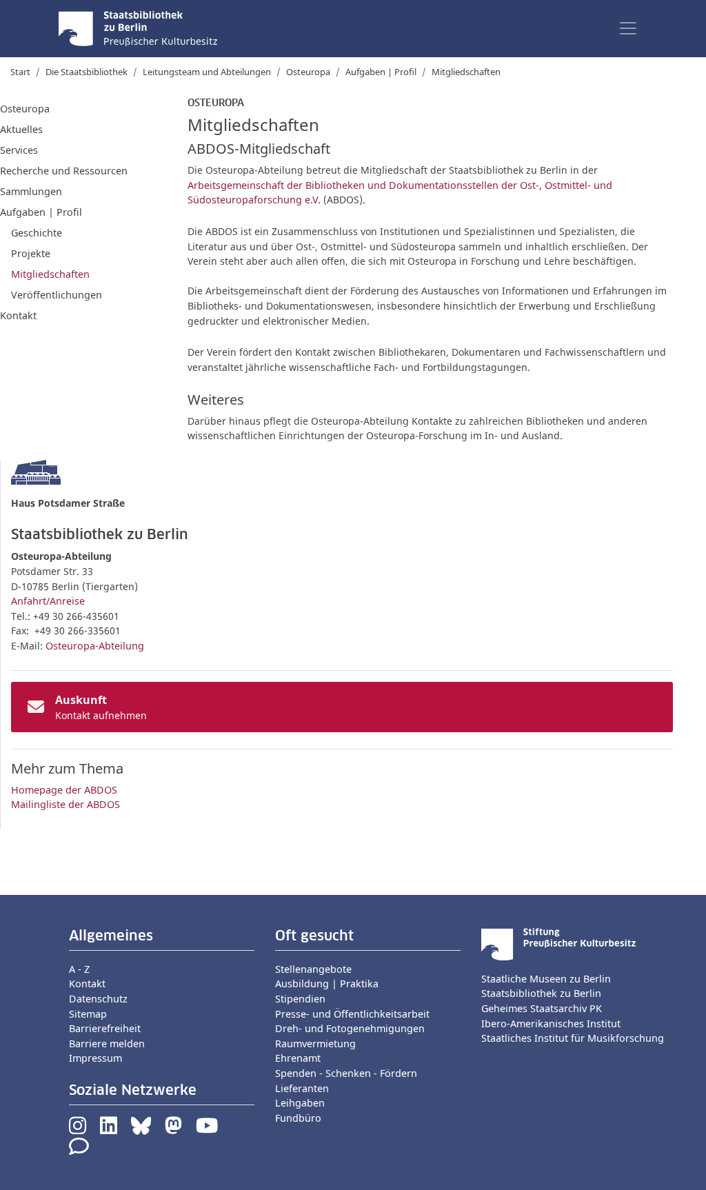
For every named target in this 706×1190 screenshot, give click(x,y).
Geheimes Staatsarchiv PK (541, 1008)
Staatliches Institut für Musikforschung (572, 1038)
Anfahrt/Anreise (48, 600)
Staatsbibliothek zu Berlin (541, 993)
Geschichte (36, 232)
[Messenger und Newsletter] (79, 1149)
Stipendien (300, 998)
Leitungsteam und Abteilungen (207, 71)
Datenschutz (98, 998)
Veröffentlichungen (56, 294)
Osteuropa (308, 71)
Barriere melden (107, 1043)
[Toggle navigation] (628, 28)
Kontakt (18, 315)
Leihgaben (300, 1102)
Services (19, 150)
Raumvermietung (315, 1043)
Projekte (30, 253)
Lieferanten (302, 1088)
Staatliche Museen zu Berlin (546, 978)
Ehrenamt (298, 1058)
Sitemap (88, 1013)
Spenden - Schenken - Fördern (346, 1073)
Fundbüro (298, 1118)
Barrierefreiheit (105, 1028)
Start (20, 71)
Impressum (95, 1058)
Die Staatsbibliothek (87, 71)
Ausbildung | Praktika (327, 983)
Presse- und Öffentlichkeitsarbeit (352, 1013)
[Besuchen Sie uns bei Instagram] (77, 1129)
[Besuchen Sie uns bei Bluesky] (141, 1129)
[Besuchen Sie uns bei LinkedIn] (108, 1129)
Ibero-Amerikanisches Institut (551, 1023)
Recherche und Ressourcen (64, 170)
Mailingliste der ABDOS (65, 804)
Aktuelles (21, 129)
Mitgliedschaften (50, 274)
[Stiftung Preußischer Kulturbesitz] (558, 942)
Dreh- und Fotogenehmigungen (350, 1028)
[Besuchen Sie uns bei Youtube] (207, 1129)
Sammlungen (31, 191)
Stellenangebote (313, 969)
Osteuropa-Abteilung (95, 645)
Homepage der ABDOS (64, 789)
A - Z (79, 969)
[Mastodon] (173, 1129)
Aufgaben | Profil (380, 71)
